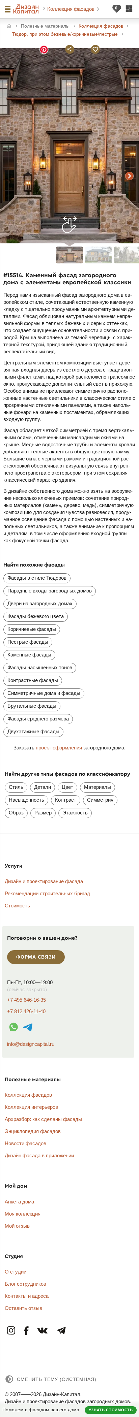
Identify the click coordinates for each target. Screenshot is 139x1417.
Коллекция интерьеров (31, 1107)
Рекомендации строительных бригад (47, 893)
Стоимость (17, 905)
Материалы (97, 787)
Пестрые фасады (27, 642)
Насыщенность (26, 800)
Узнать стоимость (111, 1410)
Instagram (11, 1331)
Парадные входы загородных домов (49, 590)
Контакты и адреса (27, 1296)
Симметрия (100, 800)
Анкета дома (19, 1201)
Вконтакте (43, 1331)
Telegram (61, 1331)
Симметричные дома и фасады (43, 693)
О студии (15, 1272)
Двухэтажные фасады (33, 731)
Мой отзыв (17, 1226)
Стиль (16, 787)
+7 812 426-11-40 (26, 1011)
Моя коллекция (22, 1214)
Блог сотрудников (25, 1284)
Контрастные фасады (32, 680)
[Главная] (9, 26)
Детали (42, 787)
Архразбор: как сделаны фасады (43, 1119)
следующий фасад (129, 176)
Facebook (26, 1331)
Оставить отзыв (23, 1308)
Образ (16, 812)
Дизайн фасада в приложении (39, 1155)
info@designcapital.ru (30, 1044)
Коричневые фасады (31, 629)
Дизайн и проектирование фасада (44, 881)
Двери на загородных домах (40, 603)
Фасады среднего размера (38, 718)
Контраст (65, 800)
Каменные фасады (29, 654)
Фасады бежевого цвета (35, 616)
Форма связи (35, 957)
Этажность (75, 812)
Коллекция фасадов (71, 9)
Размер (43, 812)
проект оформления (59, 747)
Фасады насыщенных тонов (39, 667)
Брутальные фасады (31, 706)
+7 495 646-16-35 (26, 1000)
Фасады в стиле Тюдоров (36, 578)
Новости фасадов (25, 1143)
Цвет (67, 787)
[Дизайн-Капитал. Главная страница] (27, 9)
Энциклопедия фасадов (33, 1131)
